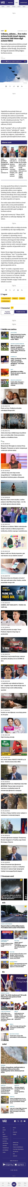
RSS (14, 1153)
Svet (2, 31)
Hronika (3, 1065)
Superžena (5, 1143)
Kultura (5, 1141)
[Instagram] (21, 1121)
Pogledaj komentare (7, 312)
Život (4, 1134)
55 (7, 356)
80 (7, 344)
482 (7, 332)
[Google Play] (8, 1164)
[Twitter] (18, 1121)
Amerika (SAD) (6, 298)
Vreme (14, 1134)
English (15, 1132)
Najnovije (10, 2)
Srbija (16, 1011)
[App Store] (19, 1164)
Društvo (3, 1085)
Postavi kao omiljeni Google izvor (11, 61)
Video (14, 1127)
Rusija (15, 298)
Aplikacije (15, 1151)
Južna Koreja (6, 301)
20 (7, 369)
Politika (16, 940)
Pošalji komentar (20, 312)
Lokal (4, 1152)
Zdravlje (5, 1136)
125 (7, 380)
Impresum (15, 1144)
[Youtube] (24, 1121)
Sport (4, 1130)
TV (13, 1130)
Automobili (5, 1150)
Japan (22, 298)
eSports (5, 1145)
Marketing (15, 1142)
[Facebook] (15, 1121)
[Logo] (3, 2)
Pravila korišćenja (18, 1147)
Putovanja (5, 1139)
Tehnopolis (6, 1147)
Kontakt (15, 1156)
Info (4, 1127)
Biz (3, 1132)
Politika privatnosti (18, 1149)
